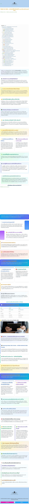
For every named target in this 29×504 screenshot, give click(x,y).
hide (5, 25)
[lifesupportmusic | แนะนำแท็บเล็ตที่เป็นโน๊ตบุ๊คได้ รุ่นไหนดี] (14, 3)
